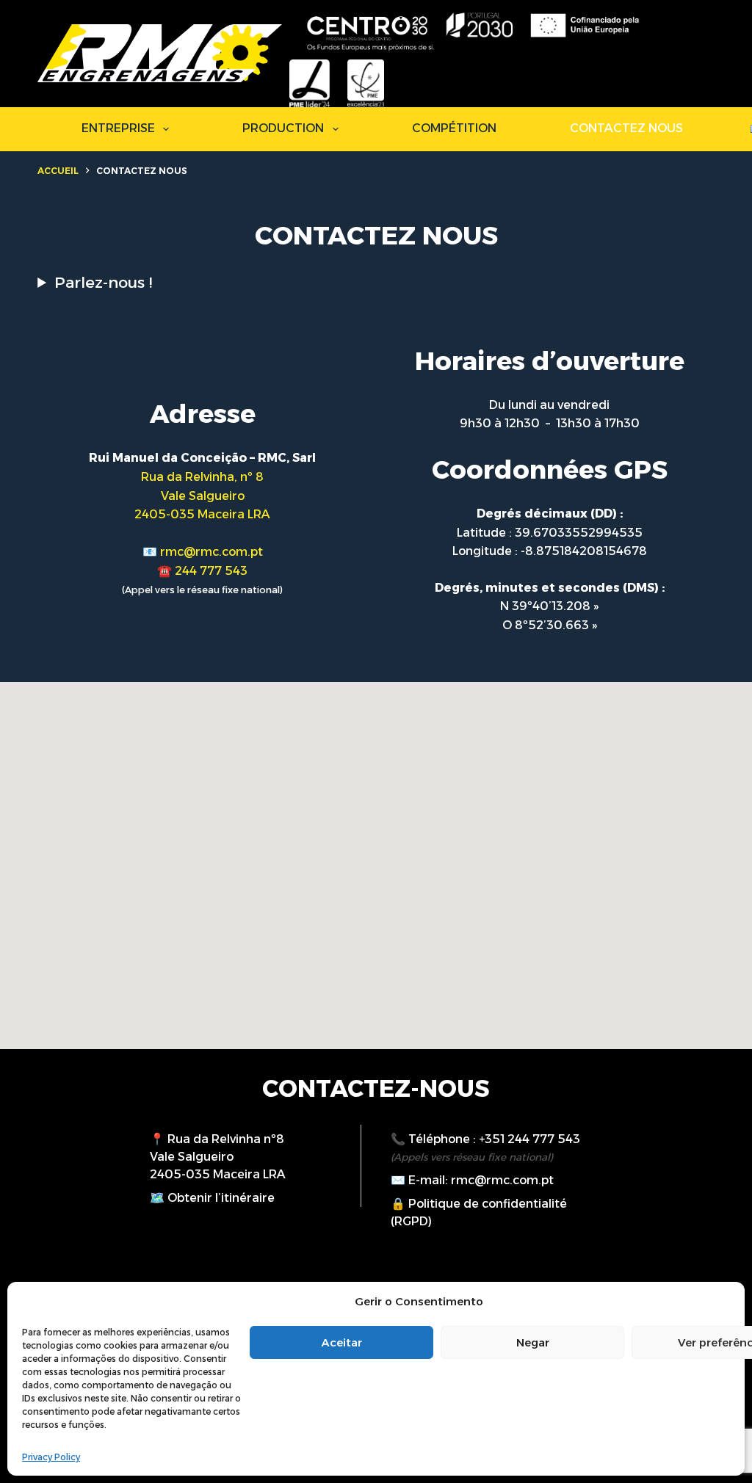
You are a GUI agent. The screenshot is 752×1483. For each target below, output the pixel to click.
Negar (532, 1342)
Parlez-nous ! (103, 282)
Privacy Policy (51, 1456)
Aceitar (342, 1342)
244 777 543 (211, 571)
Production (283, 128)
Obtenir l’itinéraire (221, 1198)
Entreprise (118, 128)
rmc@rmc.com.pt (211, 552)
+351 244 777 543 (529, 1139)
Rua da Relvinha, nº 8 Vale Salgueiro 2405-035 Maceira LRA (202, 495)
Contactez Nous (626, 128)
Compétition (454, 128)
